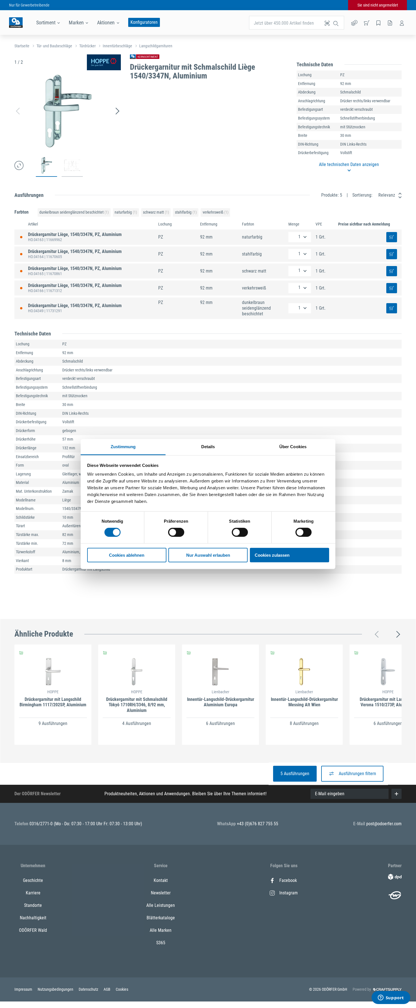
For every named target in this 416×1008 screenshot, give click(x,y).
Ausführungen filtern (357, 773)
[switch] (176, 532)
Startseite (21, 46)
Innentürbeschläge (117, 46)
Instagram (288, 893)
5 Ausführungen (294, 773)
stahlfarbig (186, 212)
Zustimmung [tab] (123, 446)
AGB (107, 989)
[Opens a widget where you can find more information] (390, 998)
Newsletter (161, 893)
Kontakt (161, 880)
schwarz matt (156, 212)
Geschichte (33, 880)
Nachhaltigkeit (33, 917)
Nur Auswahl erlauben (208, 555)
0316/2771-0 (41, 823)
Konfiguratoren (144, 22)
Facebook (288, 880)
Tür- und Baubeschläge (54, 46)
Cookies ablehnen (126, 555)
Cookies (122, 989)
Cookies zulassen (272, 555)
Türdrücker (87, 46)
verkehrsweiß (215, 212)
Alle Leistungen (160, 905)
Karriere (33, 893)
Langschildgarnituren (155, 46)
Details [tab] (208, 446)
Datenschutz (89, 989)
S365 (160, 942)
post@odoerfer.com (384, 823)
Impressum (23, 989)
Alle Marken (160, 930)
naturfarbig (126, 212)
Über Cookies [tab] (292, 446)
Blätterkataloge (161, 917)
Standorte (33, 905)
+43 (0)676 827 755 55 (257, 823)
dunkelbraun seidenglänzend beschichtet (74, 212)
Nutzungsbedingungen (56, 989)
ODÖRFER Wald (33, 930)
